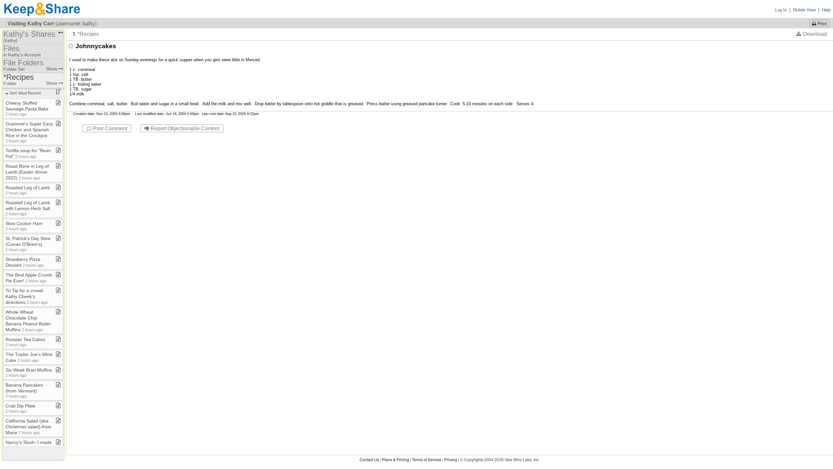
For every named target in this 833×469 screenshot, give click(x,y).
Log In (781, 9)
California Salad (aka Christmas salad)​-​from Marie (28, 426)
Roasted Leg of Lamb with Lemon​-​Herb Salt (28, 208)
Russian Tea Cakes (25, 342)
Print (821, 23)
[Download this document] (811, 34)
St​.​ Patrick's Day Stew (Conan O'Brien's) (28, 244)
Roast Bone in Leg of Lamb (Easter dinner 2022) (27, 171)
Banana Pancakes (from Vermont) (24, 390)
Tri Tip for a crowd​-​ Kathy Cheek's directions (27, 296)
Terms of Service (426, 459)
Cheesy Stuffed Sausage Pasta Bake (27, 108)
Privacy (450, 459)
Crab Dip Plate (20, 408)
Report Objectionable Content (184, 128)
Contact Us (369, 459)
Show (52, 68)
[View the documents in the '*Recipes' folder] (86, 34)
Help (826, 9)
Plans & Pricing (395, 459)
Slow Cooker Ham (24, 226)
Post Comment (109, 128)
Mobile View (804, 9)
